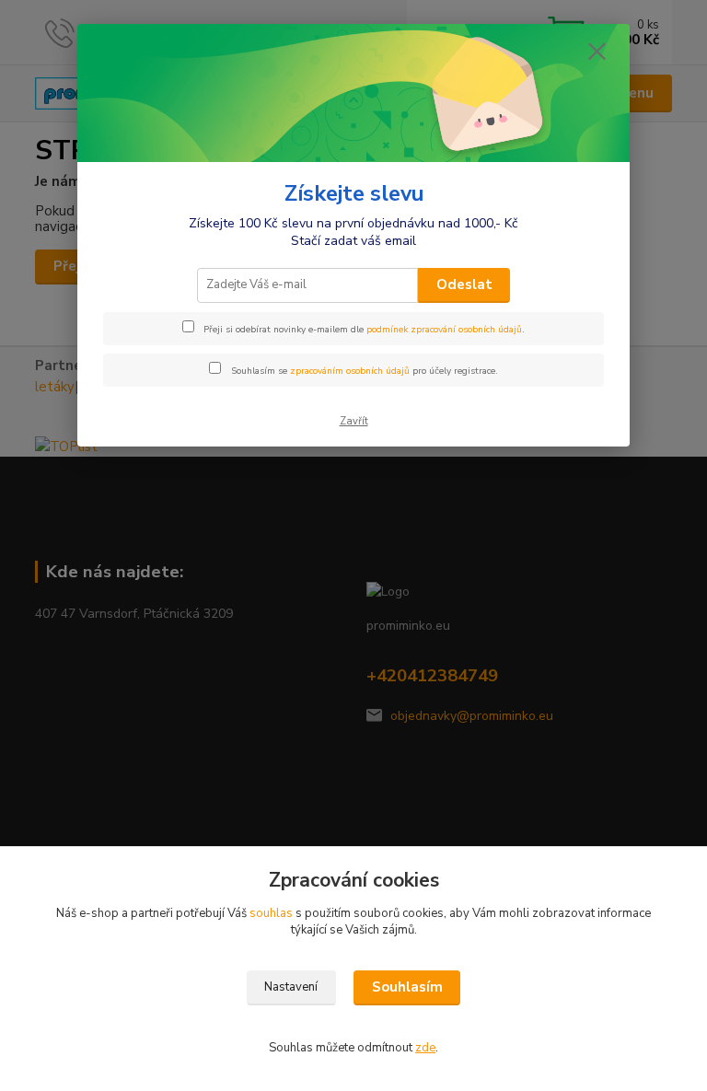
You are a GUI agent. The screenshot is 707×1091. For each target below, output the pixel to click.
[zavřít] (596, 52)
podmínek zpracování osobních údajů (444, 329)
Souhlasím (407, 987)
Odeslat (464, 284)
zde (425, 1047)
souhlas (271, 913)
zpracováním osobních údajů (350, 371)
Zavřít (354, 421)
